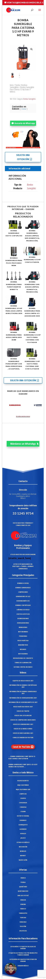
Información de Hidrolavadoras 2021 (23, 698)
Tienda (17, 84)
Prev (7, 406)
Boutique (16, 566)
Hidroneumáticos (23, 601)
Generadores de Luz (23, 596)
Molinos (23, 649)
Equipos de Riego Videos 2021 (23, 681)
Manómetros (23, 645)
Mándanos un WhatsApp (23, 443)
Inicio (11, 84)
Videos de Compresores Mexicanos (23, 720)
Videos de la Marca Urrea (23, 729)
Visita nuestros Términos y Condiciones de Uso (23, 524)
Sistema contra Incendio (23, 667)
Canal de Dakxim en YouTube (23, 737)
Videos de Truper (23, 711)
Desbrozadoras (23, 618)
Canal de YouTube (21, 746)
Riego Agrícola (23, 640)
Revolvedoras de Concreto (23, 658)
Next (39, 406)
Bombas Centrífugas (23, 605)
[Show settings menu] (24, 146)
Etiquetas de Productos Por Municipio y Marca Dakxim (23, 954)
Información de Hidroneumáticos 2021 (23, 702)
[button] (31, 49)
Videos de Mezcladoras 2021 (23, 733)
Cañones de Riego (23, 610)
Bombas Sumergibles (18, 86)
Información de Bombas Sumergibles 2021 (23, 692)
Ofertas (23, 869)
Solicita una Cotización (23, 157)
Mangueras (23, 627)
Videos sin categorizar (23, 715)
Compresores (23, 592)
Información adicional (19, 168)
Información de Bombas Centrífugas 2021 (23, 686)
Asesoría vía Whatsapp (24, 123)
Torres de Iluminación (23, 662)
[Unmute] (19, 146)
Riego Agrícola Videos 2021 (23, 707)
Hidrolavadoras (23, 623)
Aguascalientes (23, 781)
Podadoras (23, 636)
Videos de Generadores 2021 (23, 724)
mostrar (23, 109)
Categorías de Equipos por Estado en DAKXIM (23, 960)
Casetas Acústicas (23, 614)
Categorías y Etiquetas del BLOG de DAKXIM (23, 947)
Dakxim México (23, 966)
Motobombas (23, 632)
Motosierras (23, 654)
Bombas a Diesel (23, 583)
